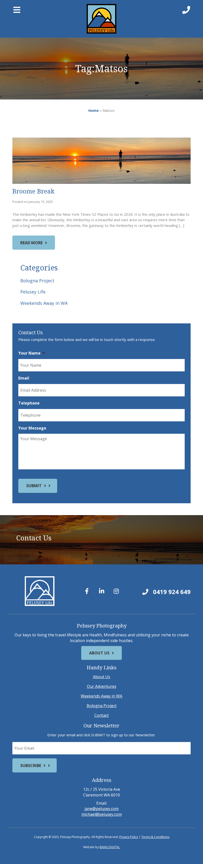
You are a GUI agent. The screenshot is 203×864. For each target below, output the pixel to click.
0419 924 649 (171, 592)
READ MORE (31, 242)
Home (93, 110)
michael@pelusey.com (101, 814)
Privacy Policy (128, 837)
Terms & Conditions (155, 837)
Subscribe (30, 765)
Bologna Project (37, 281)
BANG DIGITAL (110, 847)
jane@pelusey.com (101, 808)
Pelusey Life (33, 292)
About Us (99, 653)
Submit (34, 485)
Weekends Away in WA (44, 303)
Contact (101, 715)
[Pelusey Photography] (101, 19)
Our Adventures (101, 686)
